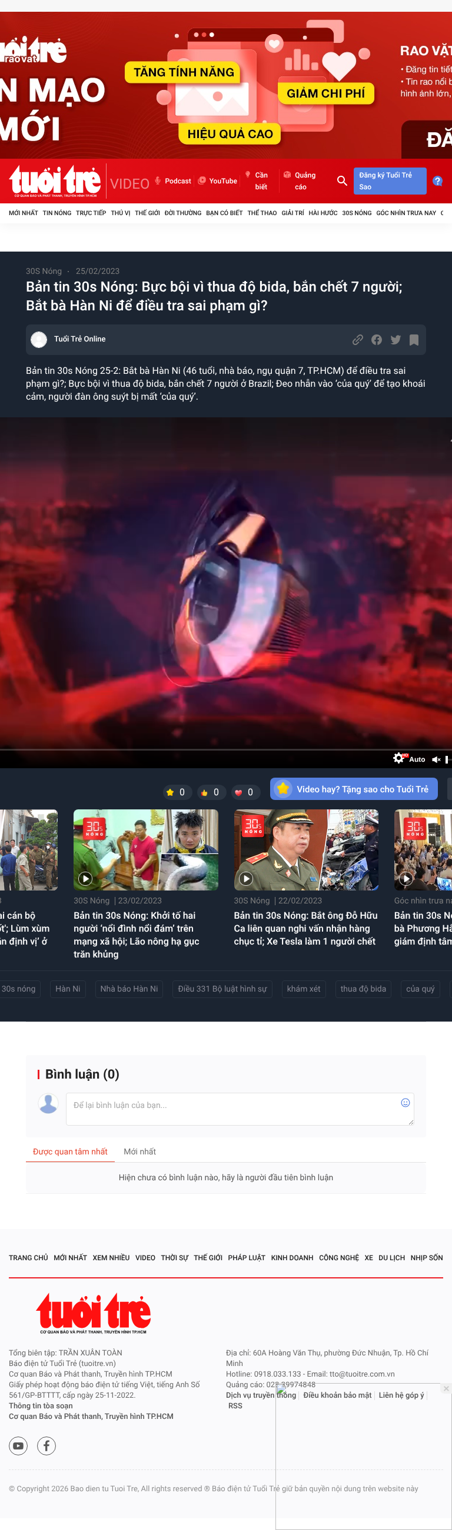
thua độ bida (364, 989)
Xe (368, 1258)
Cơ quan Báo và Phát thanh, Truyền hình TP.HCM (91, 1416)
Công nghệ (339, 1258)
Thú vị (120, 213)
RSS (235, 1406)
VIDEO (130, 184)
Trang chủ (28, 1258)
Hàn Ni (67, 989)
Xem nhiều (111, 1258)
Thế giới (147, 213)
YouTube (223, 181)
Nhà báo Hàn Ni (129, 989)
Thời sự (174, 1258)
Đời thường (183, 213)
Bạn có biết (224, 213)
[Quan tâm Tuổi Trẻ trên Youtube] (18, 1446)
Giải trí (292, 213)
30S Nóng (356, 213)
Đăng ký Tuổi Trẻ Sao (386, 181)
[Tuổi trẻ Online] (95, 1313)
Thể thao (262, 213)
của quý (420, 989)
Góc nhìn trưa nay (406, 213)
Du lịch (391, 1258)
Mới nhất (23, 213)
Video (145, 1258)
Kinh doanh (292, 1258)
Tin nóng (57, 213)
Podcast (178, 181)
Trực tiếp (91, 213)
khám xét (304, 989)
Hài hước (323, 213)
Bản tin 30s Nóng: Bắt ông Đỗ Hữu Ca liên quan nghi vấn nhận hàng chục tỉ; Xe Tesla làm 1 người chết (306, 928)
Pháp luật (247, 1258)
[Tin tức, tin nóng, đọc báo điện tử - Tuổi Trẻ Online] (58, 181)
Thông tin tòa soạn (41, 1406)
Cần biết (261, 181)
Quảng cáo (305, 181)
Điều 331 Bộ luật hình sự (222, 989)
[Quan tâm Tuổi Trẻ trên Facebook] (46, 1446)
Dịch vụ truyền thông (261, 1395)
